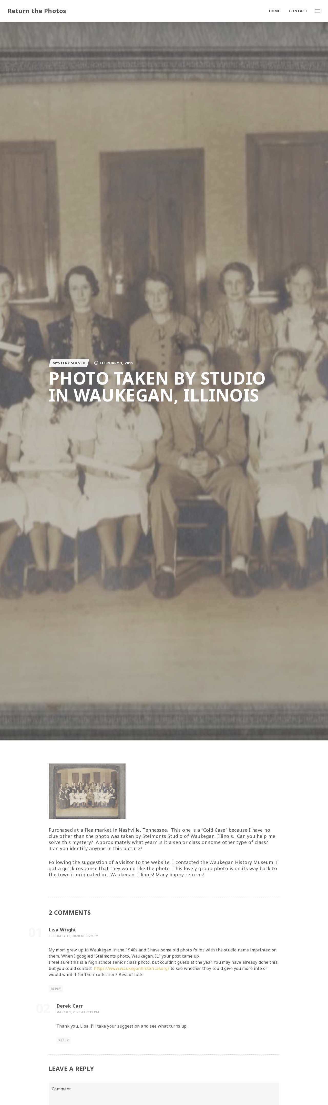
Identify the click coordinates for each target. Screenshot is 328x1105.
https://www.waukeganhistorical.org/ (131, 968)
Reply (56, 989)
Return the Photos (37, 10)
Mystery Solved (69, 362)
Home (274, 10)
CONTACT (298, 10)
